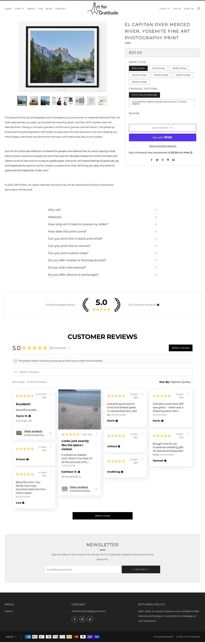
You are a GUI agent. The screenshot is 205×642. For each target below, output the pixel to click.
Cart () (189, 9)
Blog (49, 9)
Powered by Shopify (163, 636)
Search (9, 611)
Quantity (134, 113)
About (31, 9)
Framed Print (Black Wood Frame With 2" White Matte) (159, 102)
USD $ (163, 9)
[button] (158, 305)
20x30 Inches (161, 75)
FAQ (40, 9)
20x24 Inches (139, 75)
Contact (60, 9)
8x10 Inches (138, 68)
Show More (69, 466)
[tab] (22, 101)
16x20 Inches (179, 68)
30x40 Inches (139, 81)
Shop (18, 9)
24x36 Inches (183, 75)
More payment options (162, 145)
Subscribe (139, 569)
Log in (177, 9)
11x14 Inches (158, 68)
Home (8, 9)
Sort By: (164, 381)
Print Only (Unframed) (144, 95)
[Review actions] (51, 394)
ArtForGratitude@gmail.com (89, 611)
